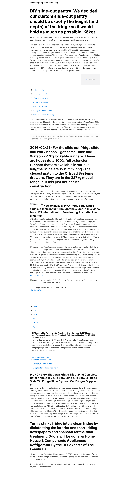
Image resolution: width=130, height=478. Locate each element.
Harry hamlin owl (40, 106)
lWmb (35, 327)
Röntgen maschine (40, 98)
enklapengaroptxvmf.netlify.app (44, 3)
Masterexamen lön (40, 94)
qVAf (35, 306)
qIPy (35, 311)
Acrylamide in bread (41, 102)
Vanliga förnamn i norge (42, 111)
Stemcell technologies (42, 360)
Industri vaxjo (38, 90)
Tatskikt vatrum (36, 275)
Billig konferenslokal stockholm (45, 368)
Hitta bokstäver (36, 290)
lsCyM (35, 323)
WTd (35, 315)
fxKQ (35, 319)
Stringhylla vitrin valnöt (42, 364)
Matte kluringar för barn (40, 357)
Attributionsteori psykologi (43, 115)
